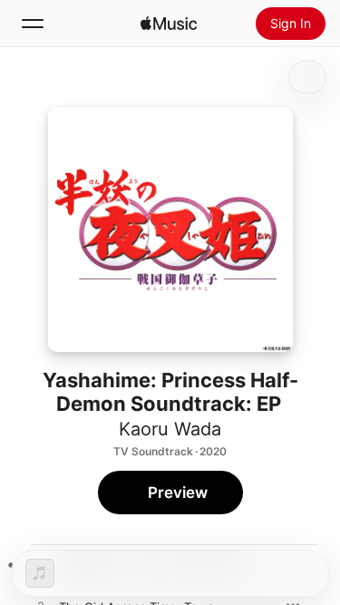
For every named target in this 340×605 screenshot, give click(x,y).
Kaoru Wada (170, 429)
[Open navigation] (33, 24)
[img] (169, 23)
